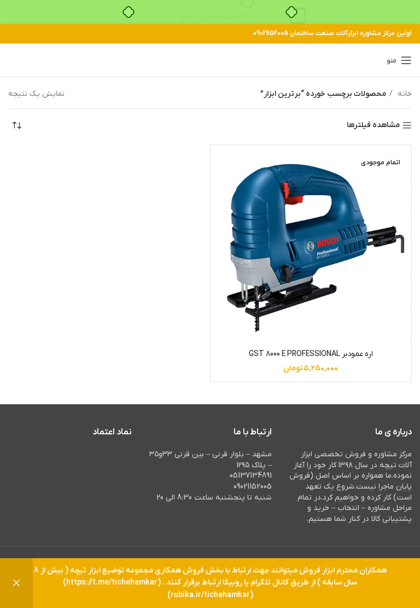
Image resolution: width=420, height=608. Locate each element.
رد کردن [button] (16, 583)
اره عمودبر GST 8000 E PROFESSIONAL (311, 354)
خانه (403, 94)
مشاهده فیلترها (373, 125)
